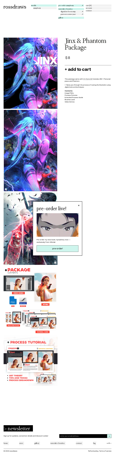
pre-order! (57, 248)
